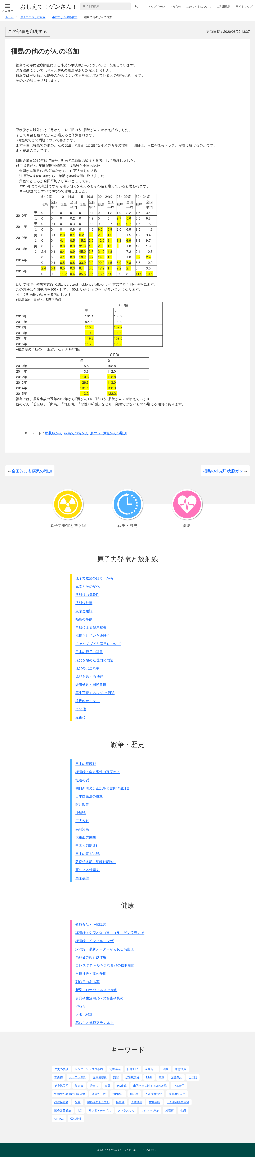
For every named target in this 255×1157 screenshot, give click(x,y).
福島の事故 (84, 619)
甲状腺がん (53, 432)
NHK (149, 1077)
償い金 (134, 1094)
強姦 (166, 1069)
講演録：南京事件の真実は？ (97, 771)
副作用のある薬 (87, 981)
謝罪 (116, 1077)
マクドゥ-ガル (150, 1110)
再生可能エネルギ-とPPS (95, 692)
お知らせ (175, 6)
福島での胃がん (76, 432)
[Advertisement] (130, 105)
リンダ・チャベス (100, 1110)
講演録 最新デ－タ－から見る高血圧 (104, 948)
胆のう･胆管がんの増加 (108, 432)
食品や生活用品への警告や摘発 (99, 998)
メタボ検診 (84, 1014)
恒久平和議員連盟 (178, 1102)
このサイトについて (198, 6)
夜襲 (107, 1085)
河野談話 (115, 1069)
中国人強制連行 (87, 845)
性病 (183, 1110)
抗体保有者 (61, 1102)
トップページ (156, 6)
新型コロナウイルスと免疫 (96, 989)
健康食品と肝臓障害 (90, 924)
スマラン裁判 (77, 1077)
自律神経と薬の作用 (90, 973)
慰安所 (169, 1110)
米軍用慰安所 (177, 1094)
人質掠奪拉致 (153, 1094)
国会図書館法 (62, 1110)
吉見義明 (154, 1102)
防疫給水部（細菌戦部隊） (95, 861)
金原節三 (150, 1069)
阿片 (77, 1102)
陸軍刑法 (132, 1069)
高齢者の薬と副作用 (90, 957)
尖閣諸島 (82, 828)
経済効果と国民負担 (90, 684)
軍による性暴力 (87, 869)
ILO (80, 1110)
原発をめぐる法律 (89, 676)
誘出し (94, 1085)
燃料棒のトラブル (98, 1102)
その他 (80, 708)
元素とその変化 (87, 586)
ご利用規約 (223, 6)
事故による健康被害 (90, 627)
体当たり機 (99, 1094)
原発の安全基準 (87, 668)
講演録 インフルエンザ (94, 940)
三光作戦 (82, 820)
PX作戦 (121, 1085)
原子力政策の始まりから (94, 578)
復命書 (79, 1085)
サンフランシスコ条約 (89, 1069)
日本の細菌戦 (85, 763)
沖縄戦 (80, 812)
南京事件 (82, 877)
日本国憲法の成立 (89, 796)
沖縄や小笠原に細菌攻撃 (69, 1094)
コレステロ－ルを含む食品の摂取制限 (104, 965)
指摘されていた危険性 (92, 635)
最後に (80, 717)
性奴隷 (120, 1102)
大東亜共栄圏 (85, 837)
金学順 (193, 1077)
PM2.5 (80, 1006)
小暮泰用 (178, 1085)
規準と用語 (84, 610)
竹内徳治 (118, 1094)
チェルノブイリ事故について (98, 643)
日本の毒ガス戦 (87, 853)
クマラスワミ (126, 1110)
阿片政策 (82, 804)
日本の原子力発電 (89, 651)
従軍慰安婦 (132, 1077)
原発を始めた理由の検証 (94, 659)
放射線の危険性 (87, 594)
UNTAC (59, 1119)
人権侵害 (136, 1102)
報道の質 (82, 779)
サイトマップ (244, 6)
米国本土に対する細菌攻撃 (150, 1085)
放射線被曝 (83, 602)
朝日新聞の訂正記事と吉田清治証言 (102, 788)
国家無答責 (100, 1077)
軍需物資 (180, 1069)
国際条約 (176, 1077)
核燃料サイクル (87, 700)
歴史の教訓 (61, 1069)
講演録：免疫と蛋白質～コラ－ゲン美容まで (109, 932)
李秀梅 (58, 1077)
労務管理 (75, 1119)
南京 (161, 1077)
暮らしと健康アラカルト (94, 1022)
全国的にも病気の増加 (32, 471)
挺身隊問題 (61, 1085)
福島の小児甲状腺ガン (223, 471)
